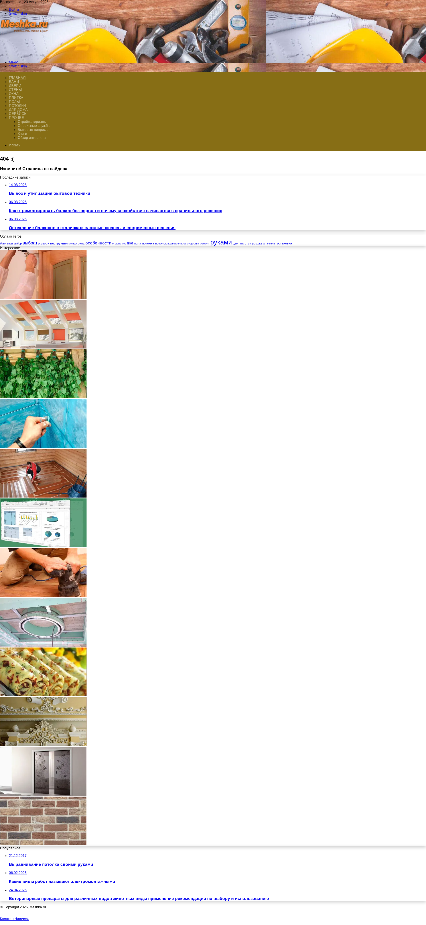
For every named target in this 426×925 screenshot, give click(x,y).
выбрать (31, 242)
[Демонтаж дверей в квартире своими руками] (43, 297)
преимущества (189, 243)
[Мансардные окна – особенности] (43, 347)
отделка (116, 243)
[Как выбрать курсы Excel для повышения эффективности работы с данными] (43, 546)
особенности (98, 243)
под (124, 243)
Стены (15, 90)
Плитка (16, 98)
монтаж (73, 243)
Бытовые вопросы (33, 130)
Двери (15, 86)
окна (81, 243)
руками (221, 242)
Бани (14, 82)
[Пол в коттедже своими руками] (43, 496)
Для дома (18, 110)
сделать (238, 243)
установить (269, 243)
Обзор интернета (32, 138)
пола (137, 243)
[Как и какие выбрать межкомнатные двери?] (43, 794)
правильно (173, 243)
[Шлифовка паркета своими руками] (43, 596)
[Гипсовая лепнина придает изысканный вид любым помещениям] (43, 745)
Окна (14, 94)
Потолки (17, 106)
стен (248, 243)
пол (130, 243)
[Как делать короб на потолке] (43, 645)
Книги (22, 134)
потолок (161, 243)
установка (284, 243)
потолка (148, 243)
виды (10, 243)
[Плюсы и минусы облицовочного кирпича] (43, 844)
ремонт (204, 243)
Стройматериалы (32, 122)
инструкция (59, 243)
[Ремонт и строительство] (25, 55)
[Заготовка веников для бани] (43, 397)
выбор (18, 243)
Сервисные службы (34, 126)
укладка (257, 243)
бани (3, 243)
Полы (14, 102)
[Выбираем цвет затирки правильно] (43, 447)
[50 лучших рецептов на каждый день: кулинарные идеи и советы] (43, 695)
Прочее (16, 118)
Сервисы (18, 114)
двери (45, 243)
